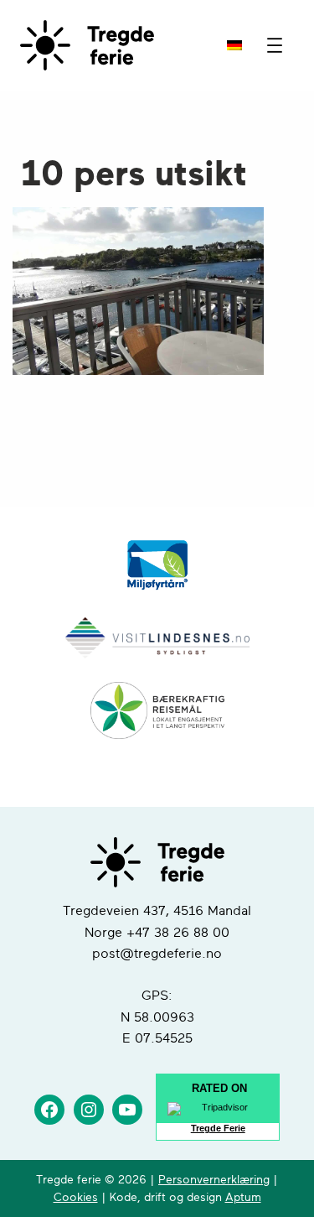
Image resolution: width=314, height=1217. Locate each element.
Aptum (243, 1197)
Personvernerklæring (214, 1179)
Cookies (76, 1197)
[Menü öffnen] (274, 45)
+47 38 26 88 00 (177, 932)
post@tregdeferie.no (157, 953)
